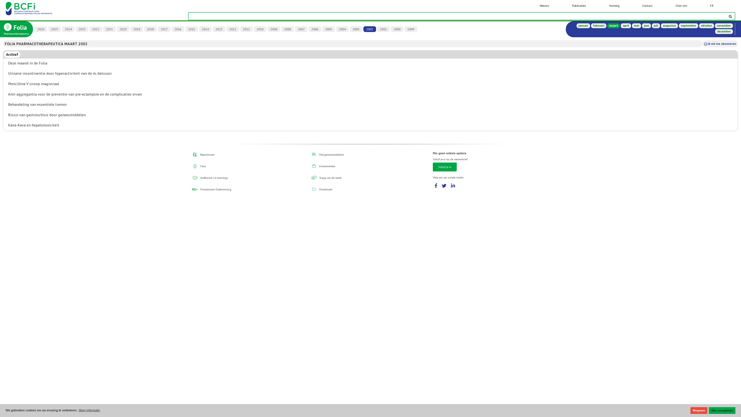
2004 (342, 29)
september (688, 25)
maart (613, 25)
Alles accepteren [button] (722, 410)
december (724, 31)
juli (656, 25)
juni (646, 25)
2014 (205, 29)
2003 (356, 29)
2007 (301, 29)
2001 (383, 29)
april (626, 25)
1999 (410, 29)
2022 (95, 29)
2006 (314, 29)
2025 (54, 29)
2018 (150, 29)
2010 (260, 29)
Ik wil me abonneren (721, 44)
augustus (669, 25)
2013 (219, 29)
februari (598, 25)
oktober (706, 25)
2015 (191, 29)
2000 (397, 29)
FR (712, 6)
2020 (123, 29)
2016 (177, 29)
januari (583, 25)
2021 (109, 29)
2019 (136, 29)
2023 (82, 29)
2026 (40, 29)
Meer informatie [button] (89, 410)
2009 (273, 29)
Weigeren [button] (699, 410)
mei (636, 25)
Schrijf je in (444, 167)
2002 (369, 29)
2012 (232, 29)
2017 (164, 29)
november (724, 25)
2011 (246, 29)
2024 (68, 29)
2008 (287, 29)
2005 (328, 29)
